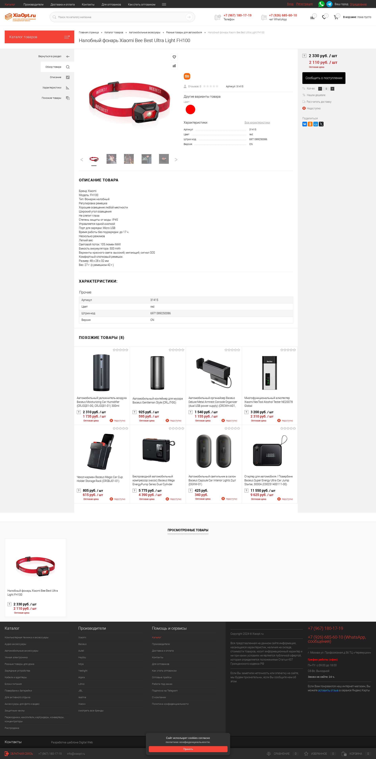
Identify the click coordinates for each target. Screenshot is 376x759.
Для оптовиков (111, 4)
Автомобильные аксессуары (21, 650)
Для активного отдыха (17, 697)
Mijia (81, 664)
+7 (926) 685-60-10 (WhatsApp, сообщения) (337, 639)
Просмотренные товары (188, 530)
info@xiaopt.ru (76, 753)
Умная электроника (16, 657)
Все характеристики (257, 122)
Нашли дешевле (316, 95)
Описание (55, 77)
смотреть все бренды (91, 710)
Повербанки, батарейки (18, 690)
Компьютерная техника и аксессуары (27, 637)
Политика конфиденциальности (170, 703)
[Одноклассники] (310, 124)
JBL (80, 690)
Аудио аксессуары (15, 644)
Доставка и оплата (63, 4)
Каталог (10, 4)
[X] (321, 124)
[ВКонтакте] (304, 124)
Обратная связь (21, 753)
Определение (358, 4)
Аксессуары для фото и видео (22, 703)
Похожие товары (51, 97)
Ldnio (81, 683)
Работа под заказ (162, 683)
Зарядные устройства (17, 670)
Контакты (88, 4)
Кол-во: (311, 88)
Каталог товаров (23, 37)
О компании (159, 697)
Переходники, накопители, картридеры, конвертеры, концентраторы (34, 719)
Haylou (82, 657)
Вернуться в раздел (49, 56)
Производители (33, 4)
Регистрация (304, 3)
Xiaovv (82, 703)
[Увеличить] (129, 99)
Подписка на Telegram (165, 690)
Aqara (81, 677)
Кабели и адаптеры (16, 677)
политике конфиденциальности (188, 742)
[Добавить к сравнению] (174, 65)
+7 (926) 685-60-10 (283, 15)
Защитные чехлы (15, 710)
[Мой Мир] (315, 124)
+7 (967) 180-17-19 (237, 15)
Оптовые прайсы (162, 677)
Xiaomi (82, 637)
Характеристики (51, 87)
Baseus (82, 644)
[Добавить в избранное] (174, 57)
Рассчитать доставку (319, 102)
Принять (188, 749)
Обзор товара (53, 66)
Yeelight (82, 670)
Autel (81, 650)
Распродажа (12, 728)
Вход (290, 3)
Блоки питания (13, 683)
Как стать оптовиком (141, 4)
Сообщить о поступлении (324, 78)
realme (82, 697)
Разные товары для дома (19, 664)
